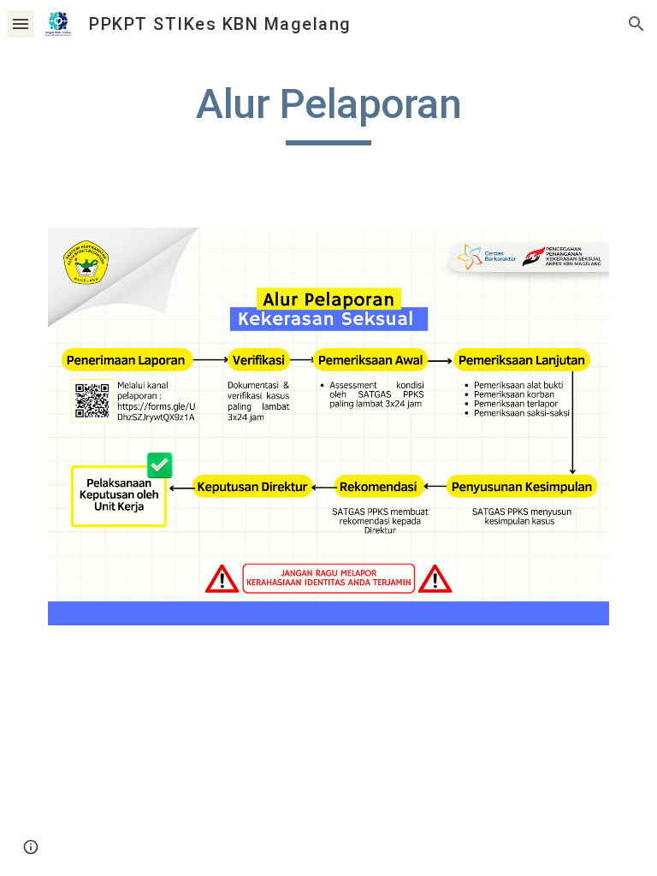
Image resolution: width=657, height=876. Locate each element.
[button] (20, 23)
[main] (328, 112)
